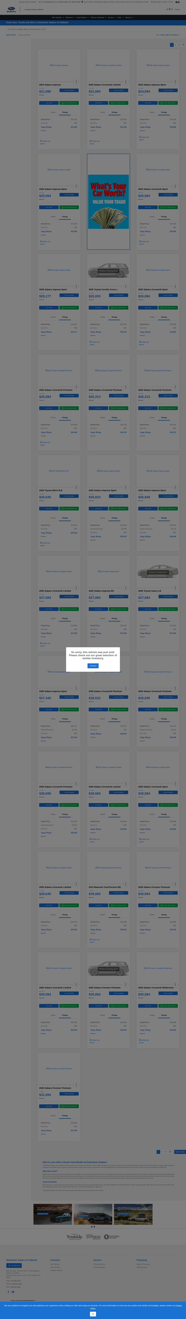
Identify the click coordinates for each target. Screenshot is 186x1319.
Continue (93, 666)
